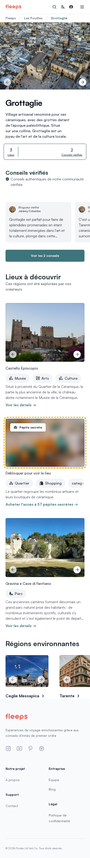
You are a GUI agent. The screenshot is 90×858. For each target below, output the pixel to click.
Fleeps (11, 18)
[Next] (82, 82)
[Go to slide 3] (48, 82)
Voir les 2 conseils (45, 256)
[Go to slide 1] (41, 82)
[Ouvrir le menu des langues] (62, 7)
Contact (12, 806)
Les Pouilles (33, 18)
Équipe (54, 780)
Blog (52, 789)
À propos (13, 780)
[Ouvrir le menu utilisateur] (71, 7)
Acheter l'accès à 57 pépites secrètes (42, 504)
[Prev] (7, 82)
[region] (45, 56)
